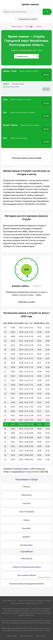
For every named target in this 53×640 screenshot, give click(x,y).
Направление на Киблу (28, 19)
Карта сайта (12, 636)
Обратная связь (26, 636)
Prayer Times (41, 636)
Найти (47, 12)
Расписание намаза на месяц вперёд (26, 158)
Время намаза (30, 4)
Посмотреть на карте (26, 302)
